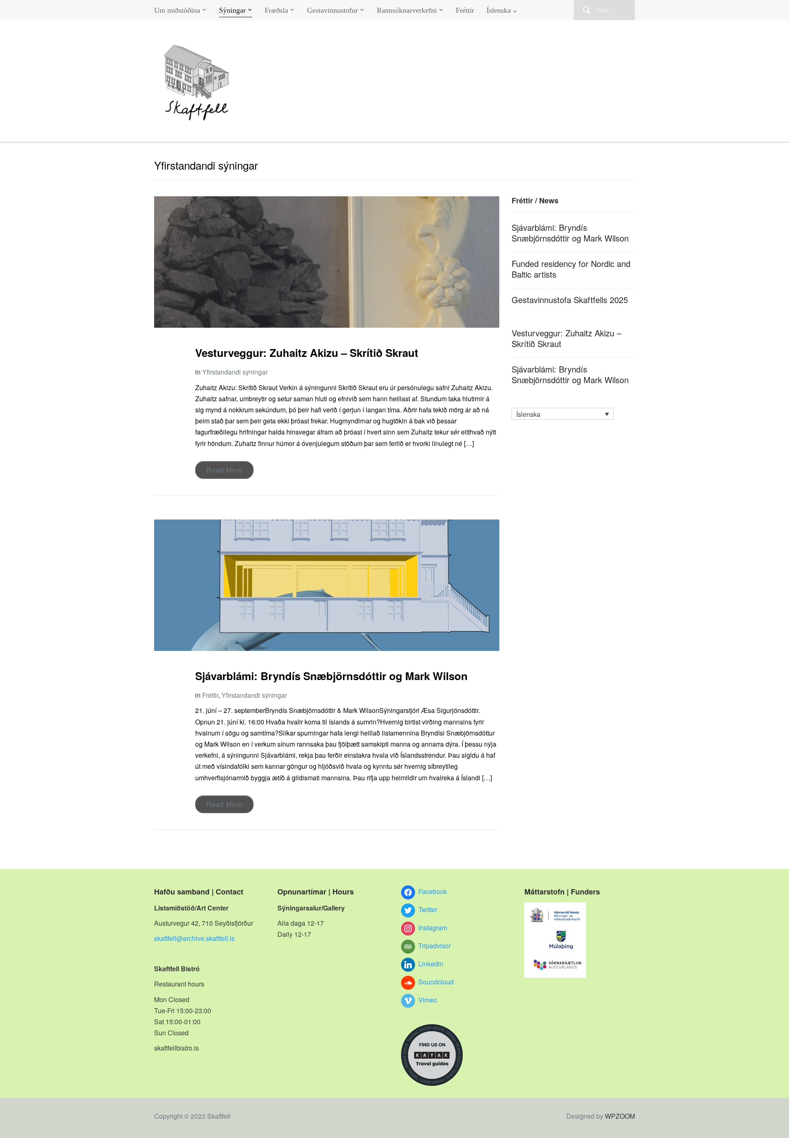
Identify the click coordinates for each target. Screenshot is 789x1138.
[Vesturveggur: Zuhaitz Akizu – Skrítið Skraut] (326, 261)
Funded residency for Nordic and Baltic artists (571, 268)
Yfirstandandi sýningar (235, 372)
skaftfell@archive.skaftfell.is (194, 938)
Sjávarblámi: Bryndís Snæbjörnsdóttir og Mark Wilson (331, 675)
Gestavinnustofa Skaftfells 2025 (570, 300)
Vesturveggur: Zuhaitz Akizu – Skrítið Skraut (306, 352)
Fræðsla (276, 10)
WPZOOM (620, 1116)
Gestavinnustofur (332, 10)
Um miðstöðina (177, 10)
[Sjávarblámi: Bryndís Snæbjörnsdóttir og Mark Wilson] (326, 584)
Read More (224, 470)
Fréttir (465, 10)
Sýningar (232, 10)
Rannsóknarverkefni (407, 10)
